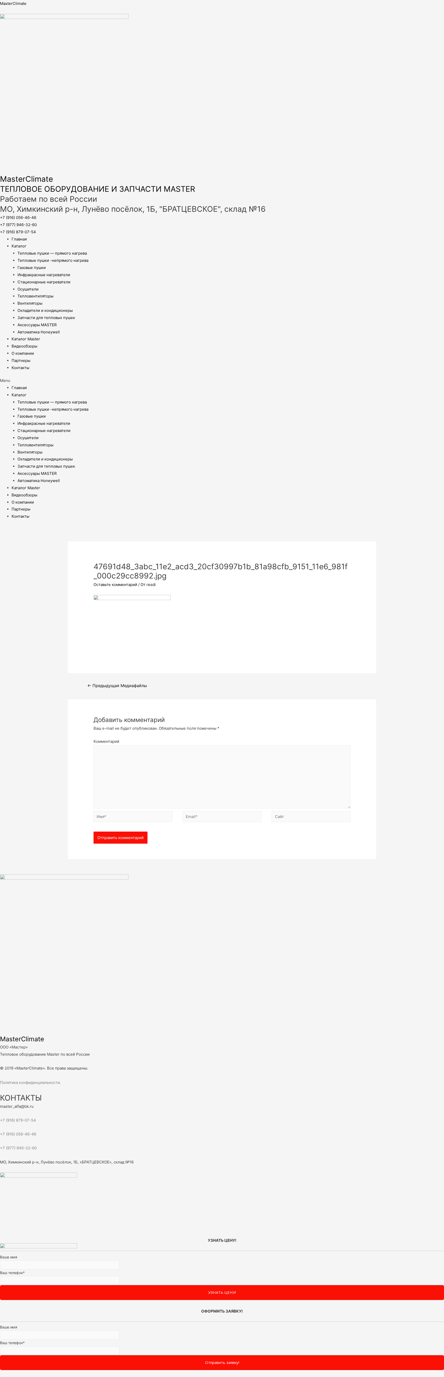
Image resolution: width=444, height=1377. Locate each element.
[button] (18, 217)
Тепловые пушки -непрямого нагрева (52, 260)
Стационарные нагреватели (43, 282)
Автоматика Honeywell (38, 332)
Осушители (28, 289)
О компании (23, 353)
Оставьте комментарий (115, 584)
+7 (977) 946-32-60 (18, 1147)
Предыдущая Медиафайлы (117, 685)
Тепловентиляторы (35, 296)
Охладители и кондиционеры (45, 310)
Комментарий (106, 741)
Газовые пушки (31, 267)
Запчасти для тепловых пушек (46, 317)
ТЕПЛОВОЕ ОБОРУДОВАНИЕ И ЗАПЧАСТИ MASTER (97, 189)
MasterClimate (13, 3)
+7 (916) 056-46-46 (18, 1134)
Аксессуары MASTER (37, 324)
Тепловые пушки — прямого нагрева (52, 253)
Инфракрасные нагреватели (43, 274)
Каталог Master (26, 338)
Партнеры (21, 360)
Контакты (20, 367)
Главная (19, 239)
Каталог (19, 246)
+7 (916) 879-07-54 (18, 1120)
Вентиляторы (29, 303)
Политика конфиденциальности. (30, 1082)
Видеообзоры (24, 346)
